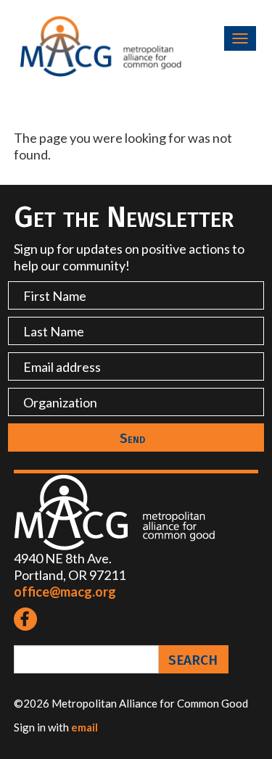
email (84, 727)
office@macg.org (65, 592)
